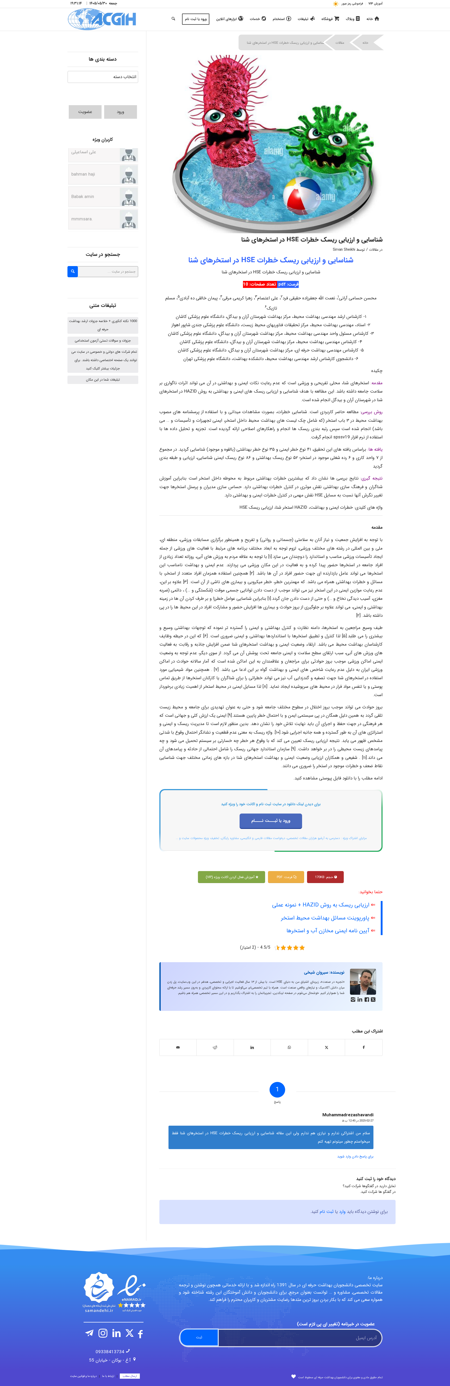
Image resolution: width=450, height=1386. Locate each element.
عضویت (85, 111)
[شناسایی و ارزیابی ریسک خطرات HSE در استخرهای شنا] (271, 144)
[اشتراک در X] (326, 1047)
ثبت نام (327, 1211)
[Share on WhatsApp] (289, 1047)
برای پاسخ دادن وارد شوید (355, 1156)
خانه (365, 43)
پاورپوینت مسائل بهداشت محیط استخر (325, 918)
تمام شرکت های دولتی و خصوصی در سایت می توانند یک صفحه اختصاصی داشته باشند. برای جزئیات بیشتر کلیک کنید (104, 360)
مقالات (339, 43)
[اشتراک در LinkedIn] (252, 1047)
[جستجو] (173, 19)
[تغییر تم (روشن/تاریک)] (335, 4)
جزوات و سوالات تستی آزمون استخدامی (103, 340)
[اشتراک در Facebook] (363, 1047)
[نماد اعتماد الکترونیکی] (113, 1292)
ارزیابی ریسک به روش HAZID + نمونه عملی (320, 905)
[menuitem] (374, 4)
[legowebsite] (101, 19)
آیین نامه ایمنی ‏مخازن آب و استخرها (327, 931)
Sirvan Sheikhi (344, 250)
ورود (120, 111)
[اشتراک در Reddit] (215, 1047)
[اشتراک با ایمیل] (178, 1047)
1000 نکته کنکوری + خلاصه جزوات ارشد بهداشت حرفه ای (103, 325)
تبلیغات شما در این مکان (103, 379)
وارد (342, 1211)
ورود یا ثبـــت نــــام (270, 820)
